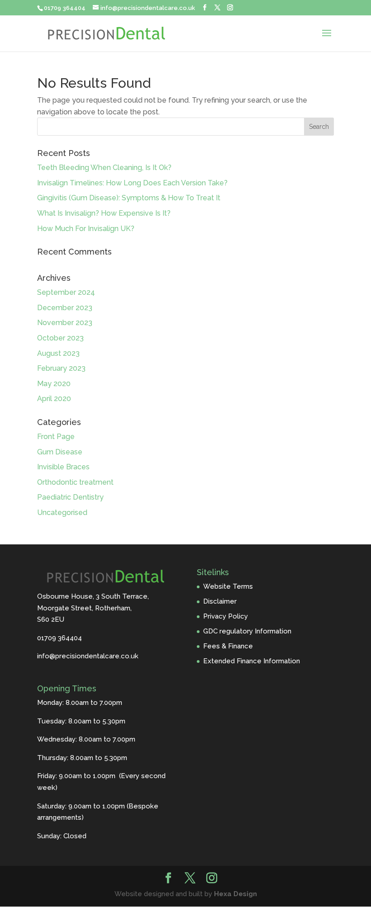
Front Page (56, 436)
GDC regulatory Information (247, 631)
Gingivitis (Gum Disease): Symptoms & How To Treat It (128, 198)
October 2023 (60, 338)
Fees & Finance (228, 646)
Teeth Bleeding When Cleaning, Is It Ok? (104, 167)
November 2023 (64, 322)
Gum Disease (59, 452)
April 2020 (54, 398)
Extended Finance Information (251, 661)
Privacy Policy (225, 616)
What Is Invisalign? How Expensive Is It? (104, 213)
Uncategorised (62, 512)
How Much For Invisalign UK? (85, 228)
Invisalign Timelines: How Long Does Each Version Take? (132, 183)
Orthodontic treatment (75, 482)
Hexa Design (235, 894)
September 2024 (66, 292)
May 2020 (54, 383)
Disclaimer (220, 601)
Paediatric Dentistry (70, 497)
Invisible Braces (63, 467)
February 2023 (61, 368)
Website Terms (228, 586)
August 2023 (58, 353)
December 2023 (64, 307)
